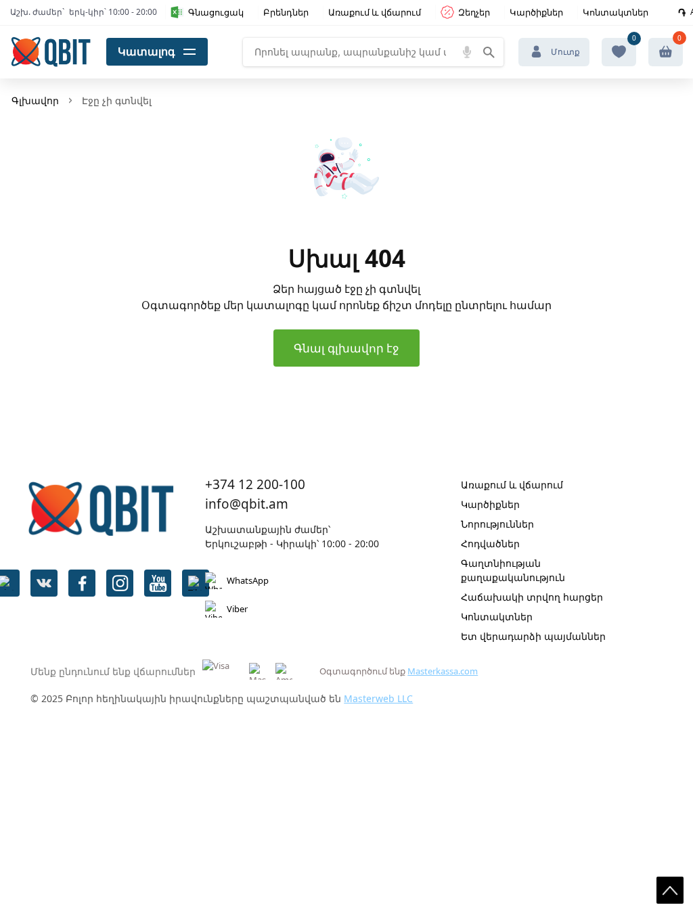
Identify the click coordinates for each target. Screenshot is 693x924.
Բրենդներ (286, 12)
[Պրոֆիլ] (665, 51)
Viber (237, 609)
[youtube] (157, 583)
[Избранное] (618, 51)
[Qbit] (50, 52)
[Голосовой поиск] (466, 52)
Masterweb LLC (378, 698)
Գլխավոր (35, 100)
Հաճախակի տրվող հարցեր (532, 597)
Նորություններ (497, 523)
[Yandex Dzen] (195, 583)
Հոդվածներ (490, 543)
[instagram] (119, 583)
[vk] (44, 583)
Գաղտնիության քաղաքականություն (513, 570)
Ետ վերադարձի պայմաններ (533, 636)
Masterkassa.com (442, 671)
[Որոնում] (488, 52)
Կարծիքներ (536, 12)
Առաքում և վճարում (374, 12)
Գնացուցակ (216, 12)
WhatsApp (248, 580)
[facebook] (81, 583)
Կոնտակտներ (615, 12)
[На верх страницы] (670, 890)
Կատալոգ (146, 51)
